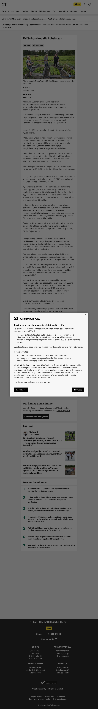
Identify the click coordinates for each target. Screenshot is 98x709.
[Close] (86, 315)
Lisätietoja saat (32, 382)
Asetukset (20, 390)
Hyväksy (78, 390)
